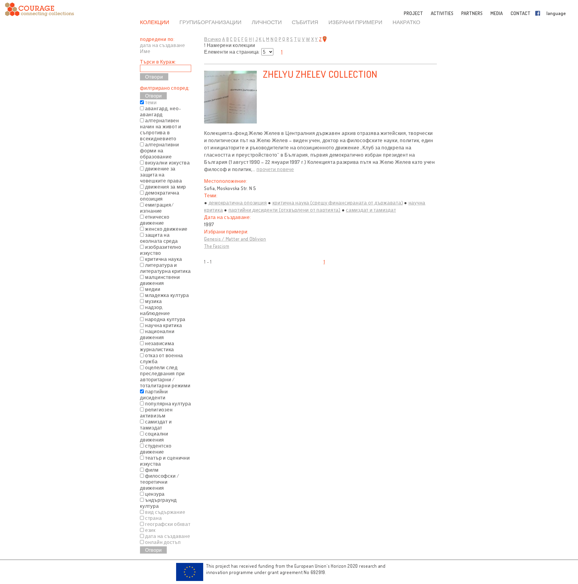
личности (267, 22)
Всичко (212, 39)
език (150, 530)
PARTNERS (472, 13)
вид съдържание (165, 512)
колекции (154, 22)
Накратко (406, 22)
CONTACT (520, 13)
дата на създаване (162, 45)
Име (145, 51)
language (556, 13)
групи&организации (210, 22)
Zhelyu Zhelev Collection (320, 74)
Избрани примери (355, 22)
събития (305, 22)
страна (153, 518)
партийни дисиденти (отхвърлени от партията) (284, 210)
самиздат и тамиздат (371, 210)
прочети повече (275, 169)
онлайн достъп (163, 542)
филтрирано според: (165, 88)
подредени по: (157, 39)
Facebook (538, 13)
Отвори (153, 96)
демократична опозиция (238, 203)
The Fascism (216, 246)
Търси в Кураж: (158, 62)
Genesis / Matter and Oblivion (235, 239)
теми (151, 102)
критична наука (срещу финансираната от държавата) (337, 203)
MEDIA (496, 13)
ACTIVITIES (442, 13)
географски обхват (168, 524)
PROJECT (413, 13)
